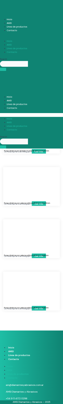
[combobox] (14, 64)
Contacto (12, 30)
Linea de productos (17, 26)
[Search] (3, 69)
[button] (31, 37)
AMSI (9, 23)
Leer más (39, 151)
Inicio (9, 19)
